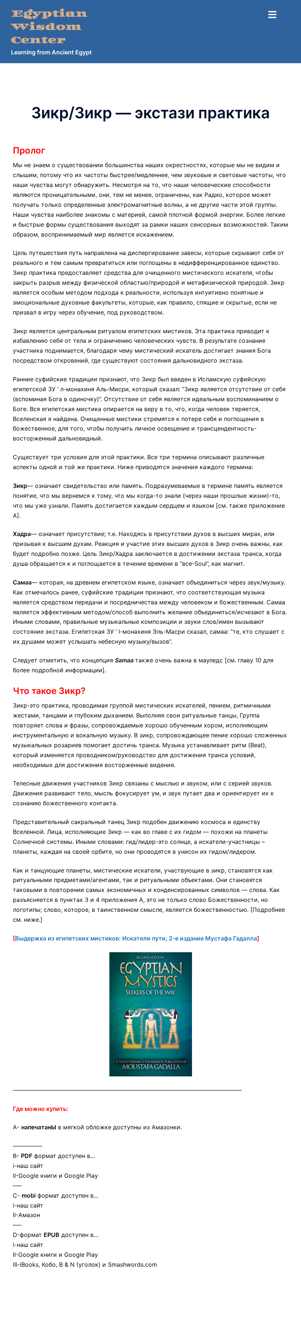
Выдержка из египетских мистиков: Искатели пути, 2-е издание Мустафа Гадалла (136, 938)
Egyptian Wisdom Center (49, 27)
